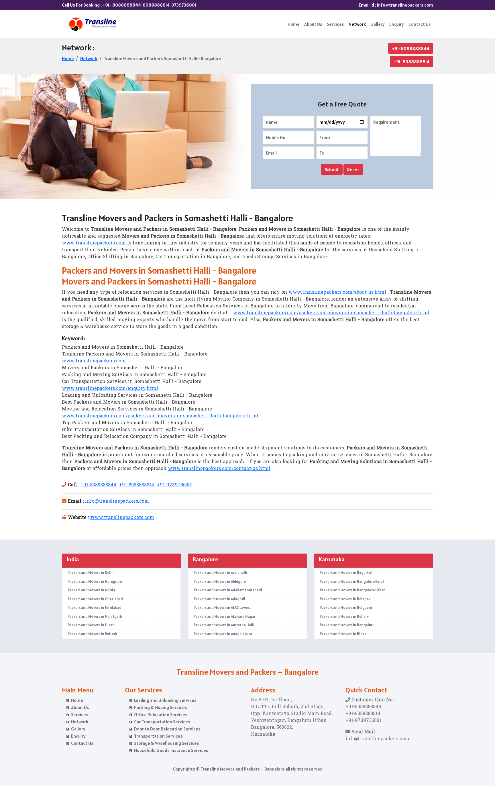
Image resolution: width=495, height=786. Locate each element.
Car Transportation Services (162, 721)
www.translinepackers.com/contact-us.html (219, 468)
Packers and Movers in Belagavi (346, 599)
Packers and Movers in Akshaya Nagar (225, 616)
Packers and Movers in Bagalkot (346, 572)
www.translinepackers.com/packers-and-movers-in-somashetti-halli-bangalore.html (331, 313)
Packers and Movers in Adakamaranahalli (228, 590)
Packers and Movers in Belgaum (346, 607)
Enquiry (396, 24)
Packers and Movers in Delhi (91, 572)
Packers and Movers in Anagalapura (223, 633)
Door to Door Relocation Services (167, 729)
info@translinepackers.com (405, 5)
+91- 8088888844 (122, 5)
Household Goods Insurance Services (171, 750)
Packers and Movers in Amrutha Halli (224, 625)
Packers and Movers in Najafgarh (95, 616)
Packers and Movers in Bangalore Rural (352, 581)
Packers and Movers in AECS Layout (222, 607)
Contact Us (419, 24)
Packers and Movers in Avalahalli (220, 572)
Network (357, 24)
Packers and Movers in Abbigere (220, 581)
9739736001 (183, 5)
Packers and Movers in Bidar (343, 633)
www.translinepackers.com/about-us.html (337, 292)
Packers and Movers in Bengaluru (347, 625)
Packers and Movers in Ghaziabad (95, 599)
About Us (313, 24)
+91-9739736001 (175, 485)
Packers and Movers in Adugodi (219, 599)
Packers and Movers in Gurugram (95, 581)
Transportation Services (158, 736)
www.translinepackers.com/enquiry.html (110, 388)
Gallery (377, 24)
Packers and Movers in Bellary (344, 616)
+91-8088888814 (411, 61)
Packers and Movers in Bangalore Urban (353, 590)
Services (335, 24)
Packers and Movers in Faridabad (94, 607)
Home (294, 24)
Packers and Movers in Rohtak (92, 633)
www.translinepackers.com (94, 243)
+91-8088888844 (410, 48)
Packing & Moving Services (160, 707)
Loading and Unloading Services (165, 700)
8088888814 (156, 5)
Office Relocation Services (160, 714)
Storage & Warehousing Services (166, 743)
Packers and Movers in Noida (91, 590)
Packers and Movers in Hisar (91, 625)
